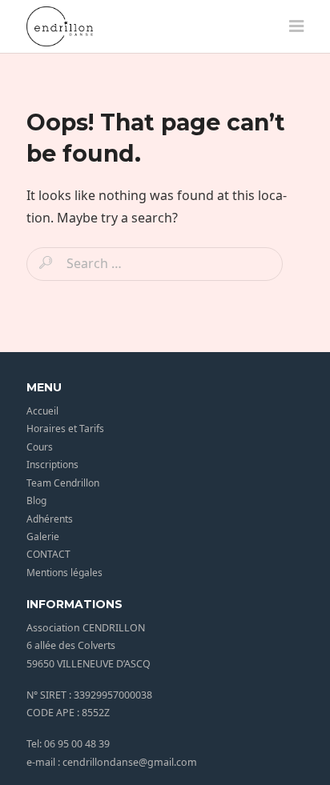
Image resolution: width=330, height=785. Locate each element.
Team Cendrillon (62, 483)
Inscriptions (52, 464)
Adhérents (49, 519)
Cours (39, 447)
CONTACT (48, 554)
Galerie (42, 536)
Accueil (42, 411)
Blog (36, 500)
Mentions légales (64, 572)
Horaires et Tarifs (65, 428)
